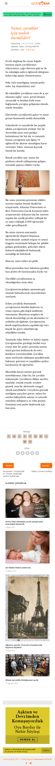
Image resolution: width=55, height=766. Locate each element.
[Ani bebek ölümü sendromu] (27, 547)
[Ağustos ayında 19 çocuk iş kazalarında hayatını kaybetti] (27, 607)
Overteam (38, 759)
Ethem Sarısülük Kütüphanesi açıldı (21, 680)
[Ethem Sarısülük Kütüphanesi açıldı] (27, 665)
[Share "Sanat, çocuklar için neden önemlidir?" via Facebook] (8, 436)
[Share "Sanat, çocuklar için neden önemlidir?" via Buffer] (41, 436)
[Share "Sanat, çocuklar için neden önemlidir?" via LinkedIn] (35, 436)
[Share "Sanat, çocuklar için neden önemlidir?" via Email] (25, 441)
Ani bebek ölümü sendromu (18, 568)
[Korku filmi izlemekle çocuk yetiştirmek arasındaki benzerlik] (27, 503)
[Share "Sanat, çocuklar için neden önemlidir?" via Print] (30, 441)
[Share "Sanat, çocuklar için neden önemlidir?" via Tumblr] (25, 436)
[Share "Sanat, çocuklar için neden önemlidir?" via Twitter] (14, 436)
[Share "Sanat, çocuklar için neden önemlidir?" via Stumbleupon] (46, 436)
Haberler (14, 46)
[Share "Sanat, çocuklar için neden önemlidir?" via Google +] (19, 436)
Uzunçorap (15, 43)
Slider (21, 46)
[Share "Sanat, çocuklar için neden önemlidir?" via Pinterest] (30, 436)
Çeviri (37, 43)
